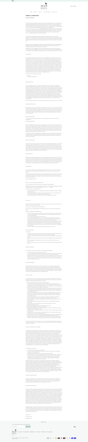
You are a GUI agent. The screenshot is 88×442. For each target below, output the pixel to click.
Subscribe (81, 434)
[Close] (85, 427)
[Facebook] (74, 437)
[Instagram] (75, 437)
